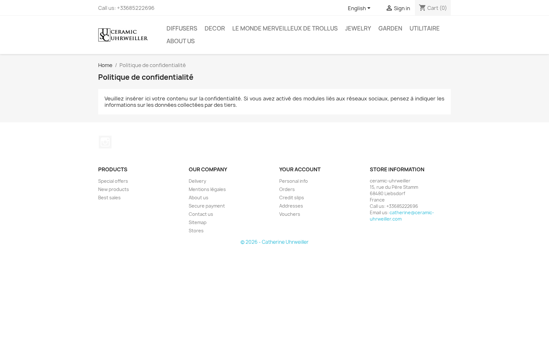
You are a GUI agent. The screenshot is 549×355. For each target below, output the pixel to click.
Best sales (109, 198)
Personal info (293, 181)
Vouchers (289, 214)
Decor (215, 28)
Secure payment (207, 206)
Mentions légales (207, 189)
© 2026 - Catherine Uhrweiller (274, 242)
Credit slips (291, 198)
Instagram (105, 142)
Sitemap (198, 222)
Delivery (197, 181)
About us (180, 41)
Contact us (201, 214)
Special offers (113, 181)
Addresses (291, 206)
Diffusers (181, 28)
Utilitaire (425, 28)
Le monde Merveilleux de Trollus (285, 28)
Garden (390, 28)
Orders (287, 189)
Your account (300, 169)
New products (113, 189)
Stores (196, 231)
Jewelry (358, 28)
